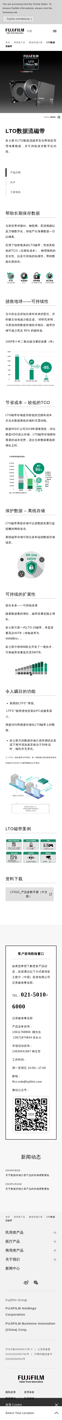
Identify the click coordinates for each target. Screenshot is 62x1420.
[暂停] (59, 117)
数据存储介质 (36, 42)
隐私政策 (11, 1392)
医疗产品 (13, 1241)
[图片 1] (46, 117)
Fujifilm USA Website (18, 19)
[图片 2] (53, 117)
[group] (31, 82)
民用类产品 (15, 1232)
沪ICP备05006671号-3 (19, 1349)
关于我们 (13, 1259)
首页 (8, 42)
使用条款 (29, 1392)
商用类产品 (19, 42)
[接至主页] (15, 31)
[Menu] (54, 31)
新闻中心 (13, 1268)
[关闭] (56, 1405)
